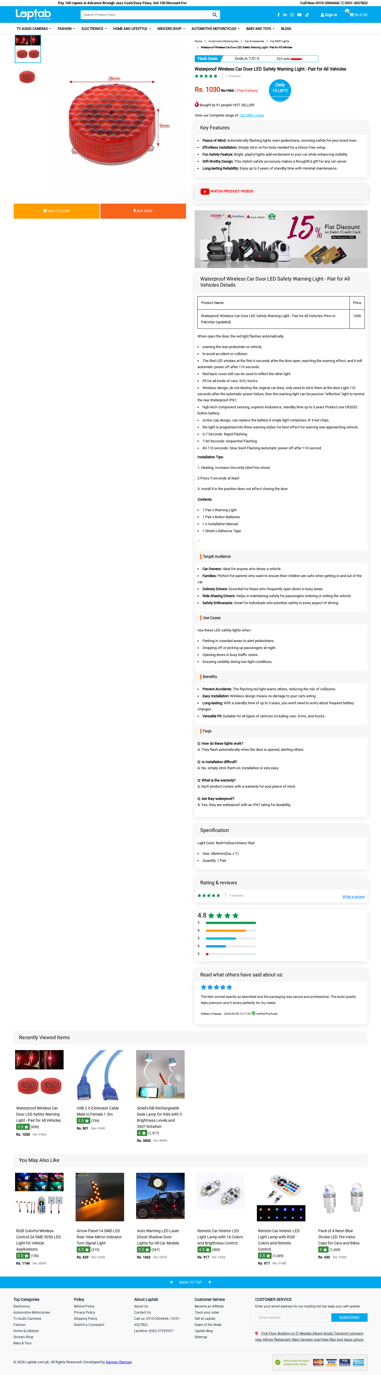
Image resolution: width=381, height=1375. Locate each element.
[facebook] (278, 15)
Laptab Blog (204, 1331)
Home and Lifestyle (130, 29)
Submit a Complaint (89, 1325)
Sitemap (201, 1337)
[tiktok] (307, 15)
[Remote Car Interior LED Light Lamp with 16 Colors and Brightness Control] (220, 1222)
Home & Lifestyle (25, 1331)
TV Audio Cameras (33, 29)
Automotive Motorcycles (214, 29)
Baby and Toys (259, 29)
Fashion (65, 29)
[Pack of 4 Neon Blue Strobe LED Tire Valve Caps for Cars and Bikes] (341, 1222)
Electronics (93, 29)
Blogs (286, 29)
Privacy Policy (84, 1312)
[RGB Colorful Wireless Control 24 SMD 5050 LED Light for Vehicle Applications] (39, 1222)
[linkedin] (285, 15)
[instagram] (292, 15)
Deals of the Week (208, 1325)
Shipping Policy (85, 1319)
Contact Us (142, 1312)
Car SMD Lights (252, 115)
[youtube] (299, 15)
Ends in (241, 58)
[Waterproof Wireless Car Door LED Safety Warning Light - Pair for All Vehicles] (39, 1099)
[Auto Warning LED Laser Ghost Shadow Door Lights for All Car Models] (160, 1222)
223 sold (283, 59)
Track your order (207, 1312)
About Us (141, 1306)
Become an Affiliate (209, 1306)
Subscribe (349, 1317)
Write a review (354, 896)
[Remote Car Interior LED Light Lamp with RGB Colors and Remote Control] (281, 1222)
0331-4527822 (356, 3)
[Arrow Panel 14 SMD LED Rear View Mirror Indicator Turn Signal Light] (100, 1222)
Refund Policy (84, 1306)
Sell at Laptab (205, 1319)
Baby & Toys (22, 1343)
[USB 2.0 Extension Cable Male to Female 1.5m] (100, 1099)
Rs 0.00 (361, 15)
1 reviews (233, 76)
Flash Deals (208, 58)
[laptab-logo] (33, 15)
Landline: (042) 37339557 (153, 1331)
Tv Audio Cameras (27, 1319)
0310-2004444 (327, 3)
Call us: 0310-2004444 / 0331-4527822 (157, 1322)
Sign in (330, 15)
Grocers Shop (169, 29)
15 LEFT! (280, 90)
